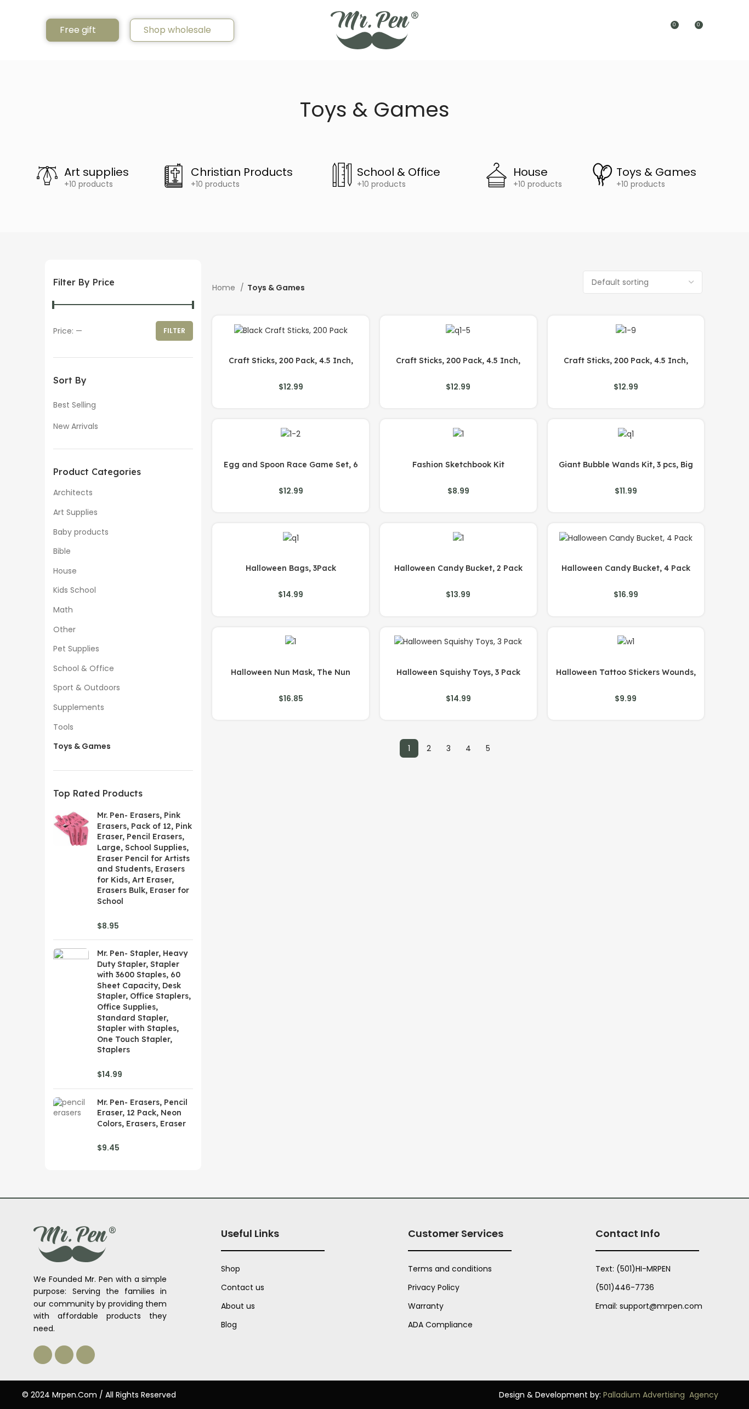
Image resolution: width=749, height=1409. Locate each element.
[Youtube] (85, 1354)
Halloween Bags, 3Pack (291, 568)
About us (238, 1306)
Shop (230, 1268)
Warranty (426, 1306)
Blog (229, 1324)
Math (63, 609)
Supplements (78, 707)
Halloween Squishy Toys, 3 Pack (458, 672)
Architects (73, 492)
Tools (63, 726)
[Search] (31, 30)
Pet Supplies (76, 648)
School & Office (398, 172)
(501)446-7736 (624, 1287)
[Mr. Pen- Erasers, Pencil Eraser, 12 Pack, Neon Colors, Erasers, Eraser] (71, 1125)
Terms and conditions (450, 1268)
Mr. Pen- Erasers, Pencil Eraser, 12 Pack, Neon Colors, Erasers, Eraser (142, 1113)
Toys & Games (656, 172)
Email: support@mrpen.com (648, 1306)
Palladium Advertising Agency (660, 1394)
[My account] (717, 30)
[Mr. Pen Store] (374, 29)
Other (64, 629)
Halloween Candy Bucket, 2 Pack (458, 568)
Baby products (81, 531)
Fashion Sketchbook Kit (458, 464)
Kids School (74, 590)
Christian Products (242, 172)
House (530, 172)
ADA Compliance (440, 1324)
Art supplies (96, 172)
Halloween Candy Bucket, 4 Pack (625, 568)
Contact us (242, 1287)
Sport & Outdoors (86, 687)
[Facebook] (64, 1354)
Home (224, 287)
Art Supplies (75, 512)
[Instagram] (42, 1354)
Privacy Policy (433, 1287)
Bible (62, 551)
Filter (174, 330)
